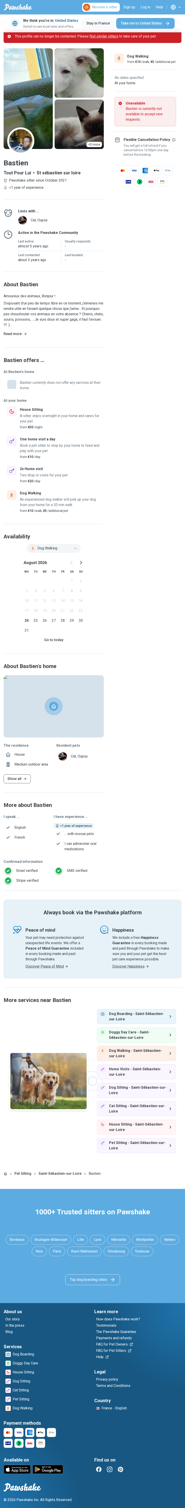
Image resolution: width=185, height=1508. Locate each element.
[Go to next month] (80, 562)
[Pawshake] (18, 7)
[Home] (5, 1173)
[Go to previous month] (71, 562)
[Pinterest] (120, 1469)
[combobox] (54, 548)
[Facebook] (98, 1469)
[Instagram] (109, 1469)
